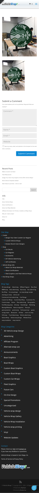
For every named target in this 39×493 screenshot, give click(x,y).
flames (13, 302)
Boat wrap (23, 289)
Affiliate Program (25, 287)
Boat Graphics (10, 357)
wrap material (16, 320)
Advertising (15, 287)
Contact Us (22, 449)
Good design (24, 305)
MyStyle (23, 488)
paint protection (6, 310)
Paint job (27, 307)
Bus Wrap (4, 292)
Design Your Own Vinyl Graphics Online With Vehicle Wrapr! (17, 177)
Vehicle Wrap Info (8, 265)
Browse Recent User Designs (15, 244)
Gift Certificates (11, 262)
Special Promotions (12, 400)
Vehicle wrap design (16, 317)
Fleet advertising (21, 302)
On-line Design (10, 395)
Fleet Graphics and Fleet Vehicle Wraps (19, 273)
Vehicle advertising (25, 315)
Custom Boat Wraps (12, 373)
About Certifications (7, 205)
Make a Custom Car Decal (8, 171)
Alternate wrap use (12, 347)
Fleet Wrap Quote (6, 174)
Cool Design (23, 297)
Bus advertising (32, 289)
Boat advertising (14, 289)
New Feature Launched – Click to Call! (12, 183)
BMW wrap (5, 289)
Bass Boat (34, 287)
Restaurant (14, 312)
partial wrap (15, 310)
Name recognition (18, 307)
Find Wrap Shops (8, 276)
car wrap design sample (26, 292)
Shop (4, 247)
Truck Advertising (13, 315)
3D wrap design (6, 287)
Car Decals (9, 249)
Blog (3, 219)
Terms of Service (6, 459)
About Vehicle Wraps (7, 202)
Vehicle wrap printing (13, 427)
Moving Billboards (7, 307)
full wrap (16, 305)
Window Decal (27, 317)
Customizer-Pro (30, 300)
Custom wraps (6, 302)
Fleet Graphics (10, 384)
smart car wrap (29, 312)
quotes (33, 310)
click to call (16, 295)
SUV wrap (4, 315)
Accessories (9, 255)
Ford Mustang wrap (7, 305)
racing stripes (5, 312)
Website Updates (11, 437)
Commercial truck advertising (10, 297)
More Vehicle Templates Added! (10, 180)
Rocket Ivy (23, 490)
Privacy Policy (18, 459)
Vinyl (6, 432)
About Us (4, 217)
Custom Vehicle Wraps (13, 240)
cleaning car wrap (7, 295)
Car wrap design (13, 292)
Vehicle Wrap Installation (14, 421)
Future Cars (9, 389)
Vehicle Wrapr (7, 485)
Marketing (32, 305)
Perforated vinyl (24, 310)
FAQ (3, 199)
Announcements (11, 352)
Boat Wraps (9, 363)
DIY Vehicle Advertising (13, 258)
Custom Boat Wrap (19, 300)
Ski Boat (21, 312)
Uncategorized (10, 405)
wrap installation (6, 320)
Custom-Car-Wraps (7, 300)
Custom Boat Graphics (13, 368)
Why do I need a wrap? (8, 213)
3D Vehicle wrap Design (14, 331)
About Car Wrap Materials (8, 208)
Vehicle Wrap (5, 317)
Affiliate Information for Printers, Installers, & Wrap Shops (17, 211)
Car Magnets (10, 252)
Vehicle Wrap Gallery (12, 416)
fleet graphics (31, 302)
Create (5, 235)
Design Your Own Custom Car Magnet (18, 237)
